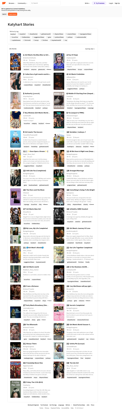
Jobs (88, 405)
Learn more (12, 14)
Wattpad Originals (33, 405)
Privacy (47, 408)
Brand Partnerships (79, 405)
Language (61, 405)
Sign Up (117, 3)
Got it (4, 14)
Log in (111, 3)
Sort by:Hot (89, 49)
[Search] (32, 3)
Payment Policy (55, 408)
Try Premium (100, 3)
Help (72, 408)
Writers (68, 405)
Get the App (53, 405)
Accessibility (65, 408)
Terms (41, 408)
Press (92, 405)
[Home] (4, 3)
